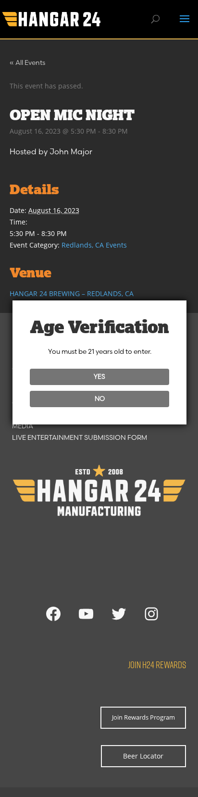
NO (100, 398)
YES (99, 376)
